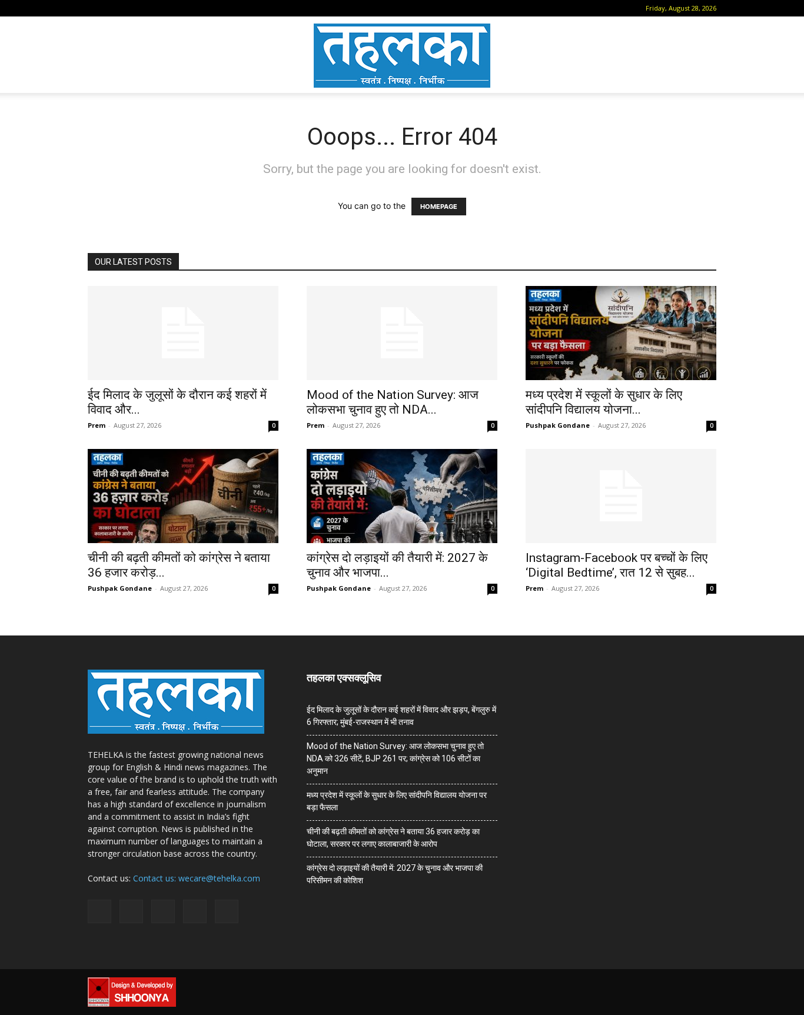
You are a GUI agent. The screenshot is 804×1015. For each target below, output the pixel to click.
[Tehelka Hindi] (402, 56)
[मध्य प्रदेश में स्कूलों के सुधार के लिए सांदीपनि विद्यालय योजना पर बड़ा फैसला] (621, 333)
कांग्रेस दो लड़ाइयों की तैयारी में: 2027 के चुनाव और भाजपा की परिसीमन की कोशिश (395, 874)
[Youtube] (192, 8)
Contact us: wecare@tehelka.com (196, 878)
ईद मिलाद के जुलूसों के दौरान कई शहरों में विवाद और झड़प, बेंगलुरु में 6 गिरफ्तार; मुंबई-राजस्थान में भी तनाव (401, 716)
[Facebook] (114, 8)
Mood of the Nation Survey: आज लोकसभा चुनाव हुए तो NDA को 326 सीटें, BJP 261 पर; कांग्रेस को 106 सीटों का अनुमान (395, 758)
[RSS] (153, 8)
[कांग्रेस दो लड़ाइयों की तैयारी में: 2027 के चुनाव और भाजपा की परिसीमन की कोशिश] (402, 496)
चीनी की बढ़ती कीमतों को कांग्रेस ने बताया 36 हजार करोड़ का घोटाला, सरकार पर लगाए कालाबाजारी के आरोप (393, 837)
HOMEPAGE (438, 206)
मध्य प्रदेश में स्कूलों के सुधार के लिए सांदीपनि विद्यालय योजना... (604, 402)
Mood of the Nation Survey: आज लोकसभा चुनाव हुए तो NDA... (393, 402)
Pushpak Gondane (558, 425)
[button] (96, 8)
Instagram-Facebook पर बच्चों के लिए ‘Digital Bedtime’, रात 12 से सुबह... (616, 565)
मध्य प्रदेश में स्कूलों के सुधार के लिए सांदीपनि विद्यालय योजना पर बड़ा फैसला (397, 801)
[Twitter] (172, 8)
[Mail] (133, 8)
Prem (96, 425)
